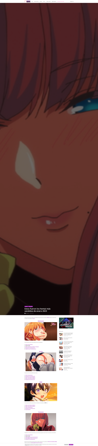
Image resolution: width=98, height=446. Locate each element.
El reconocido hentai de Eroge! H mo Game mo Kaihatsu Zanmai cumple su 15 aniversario (68, 334)
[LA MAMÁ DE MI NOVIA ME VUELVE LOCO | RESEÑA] (61, 352)
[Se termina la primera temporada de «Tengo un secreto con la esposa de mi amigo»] (61, 343)
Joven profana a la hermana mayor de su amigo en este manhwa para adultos (68, 347)
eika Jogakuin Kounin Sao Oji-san (37, 442)
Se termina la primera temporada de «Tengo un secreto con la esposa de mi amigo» (68, 342)
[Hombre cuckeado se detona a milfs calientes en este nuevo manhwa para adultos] (61, 356)
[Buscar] (73, 1)
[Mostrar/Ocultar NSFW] (71, 1)
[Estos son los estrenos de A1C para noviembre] (61, 338)
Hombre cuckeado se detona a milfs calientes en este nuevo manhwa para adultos (68, 355)
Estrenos (26, 306)
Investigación (30, 306)
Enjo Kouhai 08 (27, 409)
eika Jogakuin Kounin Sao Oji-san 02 (32, 437)
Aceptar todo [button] (71, 444)
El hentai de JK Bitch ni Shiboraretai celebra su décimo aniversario (68, 368)
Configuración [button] (66, 444)
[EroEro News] (27, 1)
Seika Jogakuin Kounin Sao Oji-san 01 (31, 438)
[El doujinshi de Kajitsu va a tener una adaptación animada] (61, 364)
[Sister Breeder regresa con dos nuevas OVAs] (61, 360)
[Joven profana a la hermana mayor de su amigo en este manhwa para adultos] (61, 347)
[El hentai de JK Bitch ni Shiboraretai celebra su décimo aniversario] (61, 368)
